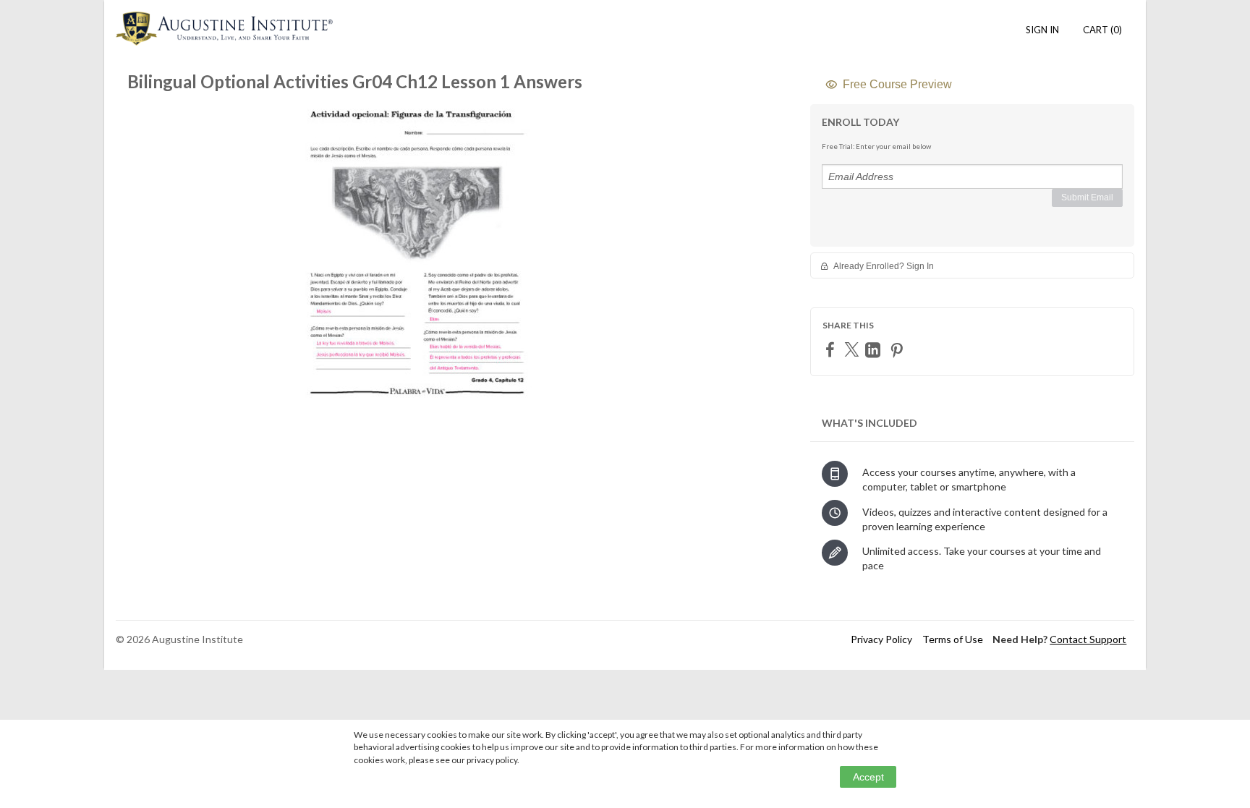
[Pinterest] (898, 349)
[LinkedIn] (874, 349)
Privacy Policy (881, 639)
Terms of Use (952, 639)
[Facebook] (831, 349)
